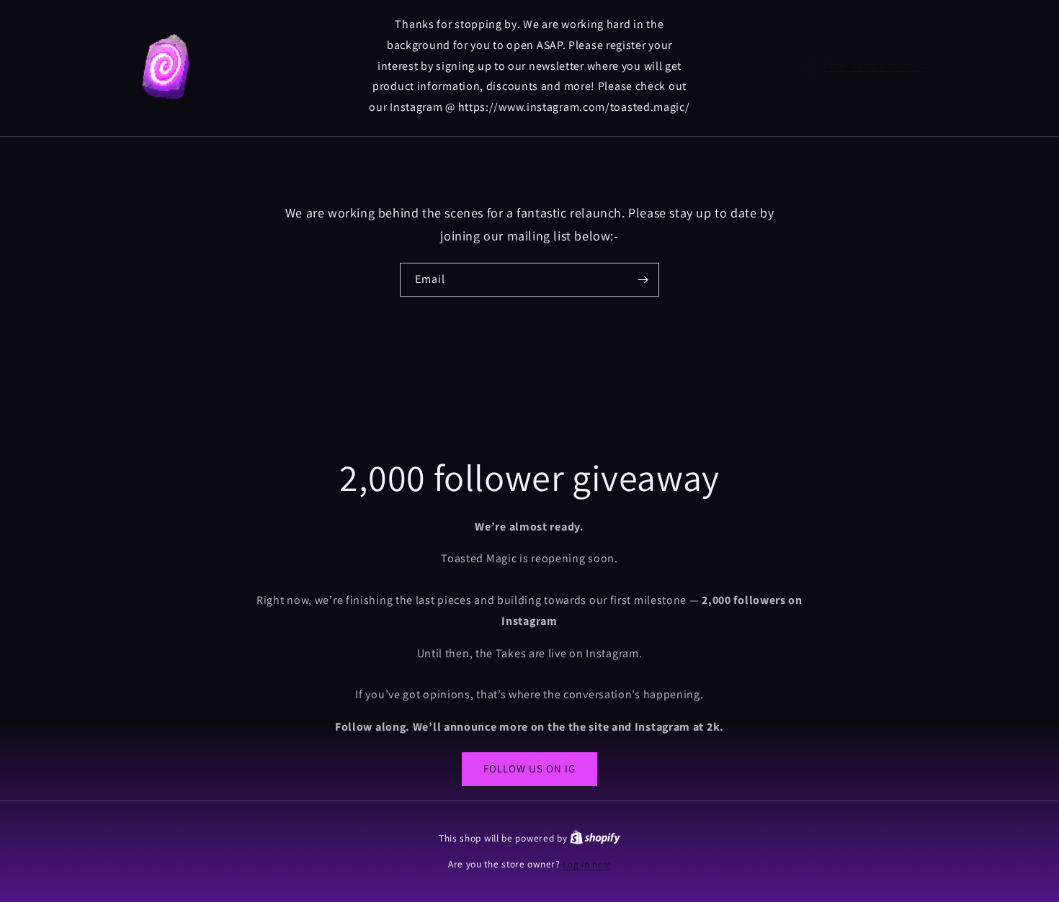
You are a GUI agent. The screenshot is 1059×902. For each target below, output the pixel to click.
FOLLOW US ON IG (529, 768)
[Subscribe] (642, 280)
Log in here (587, 864)
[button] (864, 66)
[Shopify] (595, 838)
